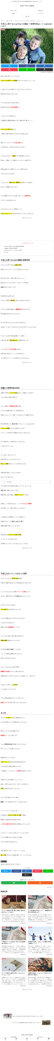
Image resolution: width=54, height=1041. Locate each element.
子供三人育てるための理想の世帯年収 (14, 246)
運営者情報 (13, 1037)
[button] (50, 482)
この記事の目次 (25, 243)
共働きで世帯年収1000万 (11, 248)
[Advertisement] (27, 229)
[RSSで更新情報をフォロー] (40, 882)
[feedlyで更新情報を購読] (13, 882)
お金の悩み (4, 861)
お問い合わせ (40, 1037)
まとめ (6, 252)
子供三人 (14, 864)
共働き (3, 864)
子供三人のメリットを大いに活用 (13, 250)
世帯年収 (8, 864)
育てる (18, 864)
